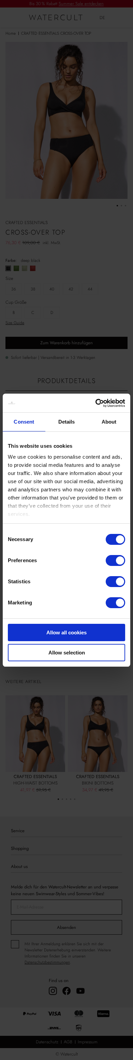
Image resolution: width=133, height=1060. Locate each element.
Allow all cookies (66, 632)
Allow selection (66, 652)
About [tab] (109, 422)
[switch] (115, 560)
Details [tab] (66, 422)
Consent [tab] (24, 422)
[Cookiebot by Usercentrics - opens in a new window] (95, 403)
